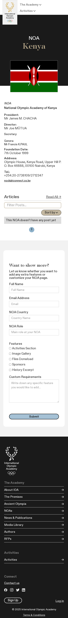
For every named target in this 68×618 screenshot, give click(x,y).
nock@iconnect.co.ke (17, 181)
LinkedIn (24, 590)
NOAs (8, 511)
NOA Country (18, 312)
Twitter (18, 590)
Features (15, 344)
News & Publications (18, 518)
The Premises (13, 497)
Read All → (53, 197)
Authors (9, 532)
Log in (59, 601)
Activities (10, 560)
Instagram (12, 590)
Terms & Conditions (34, 615)
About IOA (11, 490)
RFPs (7, 539)
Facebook (6, 590)
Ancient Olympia (15, 504)
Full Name (16, 284)
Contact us (11, 583)
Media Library (13, 525)
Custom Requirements (25, 377)
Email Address (19, 298)
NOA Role (16, 326)
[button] (30, 5)
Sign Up (13, 600)
